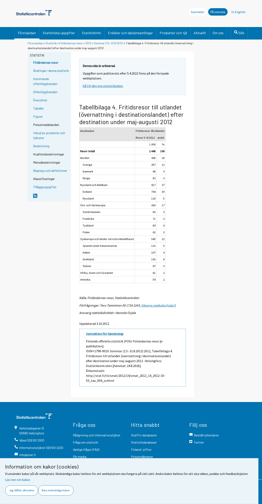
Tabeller (38, 108)
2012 (88, 43)
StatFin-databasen (144, 435)
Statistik (51, 43)
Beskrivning (41, 146)
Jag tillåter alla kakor (21, 490)
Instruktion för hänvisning (104, 334)
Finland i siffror (141, 449)
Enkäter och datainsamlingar (130, 33)
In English (238, 12)
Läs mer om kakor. (17, 480)
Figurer (38, 116)
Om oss (218, 33)
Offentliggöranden (45, 92)
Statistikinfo (91, 33)
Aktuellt (200, 33)
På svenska (217, 12)
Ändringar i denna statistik (51, 70)
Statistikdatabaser (144, 442)
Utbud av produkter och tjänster (49, 135)
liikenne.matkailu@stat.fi (158, 305)
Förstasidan (27, 33)
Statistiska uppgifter (59, 33)
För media (79, 457)
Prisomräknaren (142, 457)
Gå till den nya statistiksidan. (103, 86)
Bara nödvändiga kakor (56, 490)
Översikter (40, 100)
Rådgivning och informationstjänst (96, 435)
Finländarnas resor (71, 43)
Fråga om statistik (85, 442)
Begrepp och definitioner (50, 170)
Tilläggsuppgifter (44, 187)
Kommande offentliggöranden (45, 81)
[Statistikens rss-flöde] (51, 197)
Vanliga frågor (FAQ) (86, 449)
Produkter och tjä (173, 33)
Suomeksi (197, 12)
